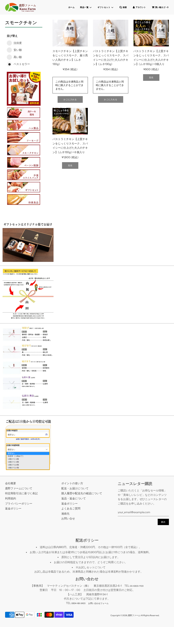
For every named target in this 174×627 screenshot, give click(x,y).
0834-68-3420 (78, 603)
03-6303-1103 (136, 586)
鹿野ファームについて (18, 488)
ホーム (71, 7)
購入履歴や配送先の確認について (81, 493)
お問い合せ (68, 518)
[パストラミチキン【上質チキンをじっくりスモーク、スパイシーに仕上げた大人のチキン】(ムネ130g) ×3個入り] (151, 33)
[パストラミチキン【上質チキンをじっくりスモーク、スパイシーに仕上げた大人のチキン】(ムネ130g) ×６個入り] (70, 121)
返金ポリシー (13, 508)
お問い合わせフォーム (98, 603)
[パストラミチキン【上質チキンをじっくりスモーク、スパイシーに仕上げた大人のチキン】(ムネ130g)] (110, 33)
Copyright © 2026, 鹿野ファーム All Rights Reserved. (134, 615)
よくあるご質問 (70, 508)
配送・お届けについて (75, 488)
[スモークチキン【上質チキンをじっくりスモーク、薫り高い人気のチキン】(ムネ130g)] (70, 33)
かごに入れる (70, 99)
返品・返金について (73, 498)
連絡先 (65, 513)
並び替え (12, 35)
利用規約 (10, 498)
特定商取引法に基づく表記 (21, 493)
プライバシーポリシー (18, 503)
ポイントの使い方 (72, 483)
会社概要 (10, 483)
